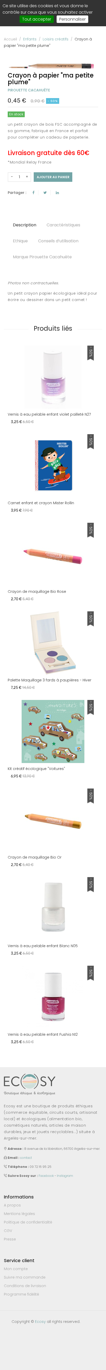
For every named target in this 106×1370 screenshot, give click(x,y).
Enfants (30, 39)
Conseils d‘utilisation (58, 241)
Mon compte (16, 1268)
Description (24, 225)
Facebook (46, 1176)
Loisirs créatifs (55, 39)
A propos (12, 1205)
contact (26, 1157)
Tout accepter (36, 19)
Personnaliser (72, 19)
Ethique (20, 241)
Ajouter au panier (53, 177)
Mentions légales (19, 1213)
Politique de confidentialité (28, 1222)
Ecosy (40, 1321)
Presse (10, 1239)
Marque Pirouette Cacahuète (42, 257)
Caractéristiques (63, 225)
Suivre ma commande (25, 1277)
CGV (8, 1230)
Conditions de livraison (25, 1285)
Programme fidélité (21, 1294)
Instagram (65, 1176)
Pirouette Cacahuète (29, 90)
